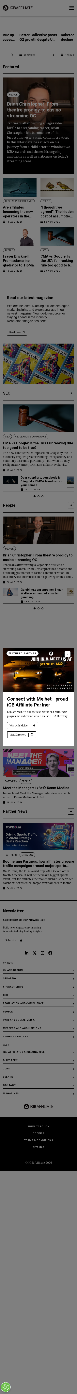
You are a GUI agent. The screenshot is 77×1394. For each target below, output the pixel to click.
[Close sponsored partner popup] (67, 654)
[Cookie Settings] (6, 1387)
